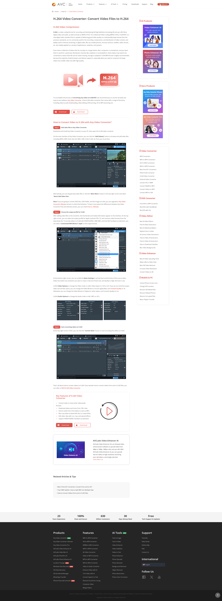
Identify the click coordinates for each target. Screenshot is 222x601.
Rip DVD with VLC (145, 210)
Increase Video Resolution (148, 269)
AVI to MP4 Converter (90, 542)
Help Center (146, 542)
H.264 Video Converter (147, 176)
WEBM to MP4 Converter (91, 545)
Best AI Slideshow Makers (148, 228)
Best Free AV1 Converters (148, 169)
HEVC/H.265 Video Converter (70, 388)
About (71, 594)
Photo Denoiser (117, 563)
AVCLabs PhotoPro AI (60, 556)
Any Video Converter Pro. (61, 545)
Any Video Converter (74, 100)
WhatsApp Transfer (59, 577)
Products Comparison (81, 594)
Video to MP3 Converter (90, 556)
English (147, 565)
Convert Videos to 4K (146, 272)
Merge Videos (87, 588)
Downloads (135, 4)
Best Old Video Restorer (147, 265)
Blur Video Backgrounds (147, 248)
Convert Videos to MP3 (147, 189)
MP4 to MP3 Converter (90, 559)
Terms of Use (108, 594)
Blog (151, 4)
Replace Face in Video (147, 231)
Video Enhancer (117, 545)
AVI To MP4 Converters (147, 163)
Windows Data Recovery (61, 566)
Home (80, 4)
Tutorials (145, 538)
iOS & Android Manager (61, 573)
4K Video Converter (89, 552)
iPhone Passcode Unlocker (62, 581)
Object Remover (117, 570)
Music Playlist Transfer (147, 299)
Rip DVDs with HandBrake (148, 207)
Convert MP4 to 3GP (146, 193)
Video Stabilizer (117, 549)
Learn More (97, 459)
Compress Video (88, 584)
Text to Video (116, 542)
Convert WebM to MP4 (147, 186)
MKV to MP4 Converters (147, 160)
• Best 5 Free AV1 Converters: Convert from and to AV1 (74, 487)
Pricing (125, 4)
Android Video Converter (148, 179)
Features (102, 4)
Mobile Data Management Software (123, 594)
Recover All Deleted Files (148, 290)
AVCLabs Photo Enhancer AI (62, 559)
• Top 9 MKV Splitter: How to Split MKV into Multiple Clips (75, 490)
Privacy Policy (99, 594)
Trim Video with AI (89, 573)
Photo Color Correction (120, 577)
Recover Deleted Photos (148, 293)
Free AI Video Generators (148, 225)
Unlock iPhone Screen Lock (148, 283)
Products (90, 4)
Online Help (145, 545)
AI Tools (114, 4)
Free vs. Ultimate (93, 207)
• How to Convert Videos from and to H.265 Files (72, 493)
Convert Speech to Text (90, 577)
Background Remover (119, 566)
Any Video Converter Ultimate (63, 542)
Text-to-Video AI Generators (149, 238)
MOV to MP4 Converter (147, 166)
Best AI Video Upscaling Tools (149, 259)
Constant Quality (115, 289)
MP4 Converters (145, 156)
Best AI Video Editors (146, 221)
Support (144, 4)
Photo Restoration (118, 573)
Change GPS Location (147, 286)
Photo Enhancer (117, 556)
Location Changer (59, 563)
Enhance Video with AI (90, 570)
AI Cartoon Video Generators (149, 234)
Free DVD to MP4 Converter (149, 204)
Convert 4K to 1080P (146, 183)
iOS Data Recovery (59, 570)
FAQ (143, 549)
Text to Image (116, 538)
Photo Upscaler (117, 559)
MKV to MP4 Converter (90, 538)
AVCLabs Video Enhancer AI (62, 549)
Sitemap (91, 594)
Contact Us (145, 552)
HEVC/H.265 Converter (147, 173)
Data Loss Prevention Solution (143, 594)
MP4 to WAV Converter (90, 563)
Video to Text (116, 552)
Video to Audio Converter (91, 566)
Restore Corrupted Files (147, 296)
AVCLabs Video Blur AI (60, 552)
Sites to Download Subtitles (149, 244)
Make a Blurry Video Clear (148, 262)
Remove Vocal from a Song (91, 581)
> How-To (63, 11)
